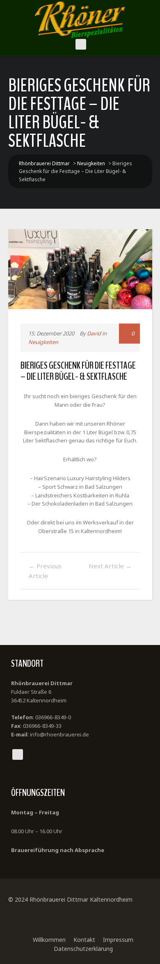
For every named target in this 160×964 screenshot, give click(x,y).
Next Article (110, 566)
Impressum (118, 939)
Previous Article (45, 571)
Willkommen (49, 939)
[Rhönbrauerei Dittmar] (80, 19)
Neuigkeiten (43, 342)
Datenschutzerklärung (83, 949)
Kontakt (84, 939)
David (94, 333)
